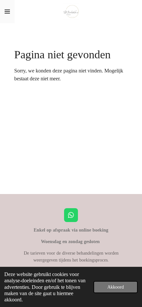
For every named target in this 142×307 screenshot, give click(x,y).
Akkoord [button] (115, 287)
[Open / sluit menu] (7, 11)
